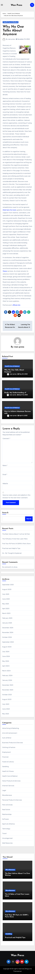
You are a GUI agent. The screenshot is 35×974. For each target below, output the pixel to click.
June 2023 (6, 709)
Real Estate (6, 809)
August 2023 (6, 699)
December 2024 (7, 628)
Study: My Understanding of (15, 393)
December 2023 (7, 685)
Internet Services (8, 786)
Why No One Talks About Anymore (13, 30)
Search (5, 513)
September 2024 (8, 642)
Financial (5, 757)
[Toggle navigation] (2, 5)
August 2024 (6, 647)
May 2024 (5, 661)
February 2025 (7, 618)
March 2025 (6, 613)
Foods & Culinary (8, 762)
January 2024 (7, 680)
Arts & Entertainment (9, 733)
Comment (6, 438)
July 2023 (5, 704)
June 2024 (6, 656)
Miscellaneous (7, 795)
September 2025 (8, 585)
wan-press (11, 39)
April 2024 (5, 666)
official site (16, 305)
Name (5, 465)
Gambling (5, 766)
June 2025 (6, 599)
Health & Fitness (8, 771)
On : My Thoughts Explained (11, 553)
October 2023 (7, 694)
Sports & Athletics (8, 824)
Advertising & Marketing (10, 728)
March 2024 (6, 671)
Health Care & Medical (10, 22)
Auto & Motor (6, 738)
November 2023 (7, 690)
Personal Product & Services (12, 800)
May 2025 (5, 604)
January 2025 (7, 623)
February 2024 (7, 675)
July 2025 (5, 594)
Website (5, 483)
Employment (6, 752)
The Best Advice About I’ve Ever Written (16, 534)
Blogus (27, 969)
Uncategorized (7, 838)
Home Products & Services (11, 781)
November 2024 (7, 632)
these (5, 271)
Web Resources (7, 843)
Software (5, 819)
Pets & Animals (7, 805)
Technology (6, 829)
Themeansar (17, 971)
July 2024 (5, 651)
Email (5, 474)
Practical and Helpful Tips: (11, 548)
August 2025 (6, 589)
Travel (4, 833)
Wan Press (16, 5)
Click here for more (9, 210)
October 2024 (7, 637)
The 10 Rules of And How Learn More (15, 539)
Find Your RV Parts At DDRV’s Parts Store (16, 543)
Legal (4, 790)
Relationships (7, 814)
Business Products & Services (12, 742)
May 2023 (5, 714)
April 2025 (5, 608)
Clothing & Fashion (8, 747)
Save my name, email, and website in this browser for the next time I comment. (16, 496)
